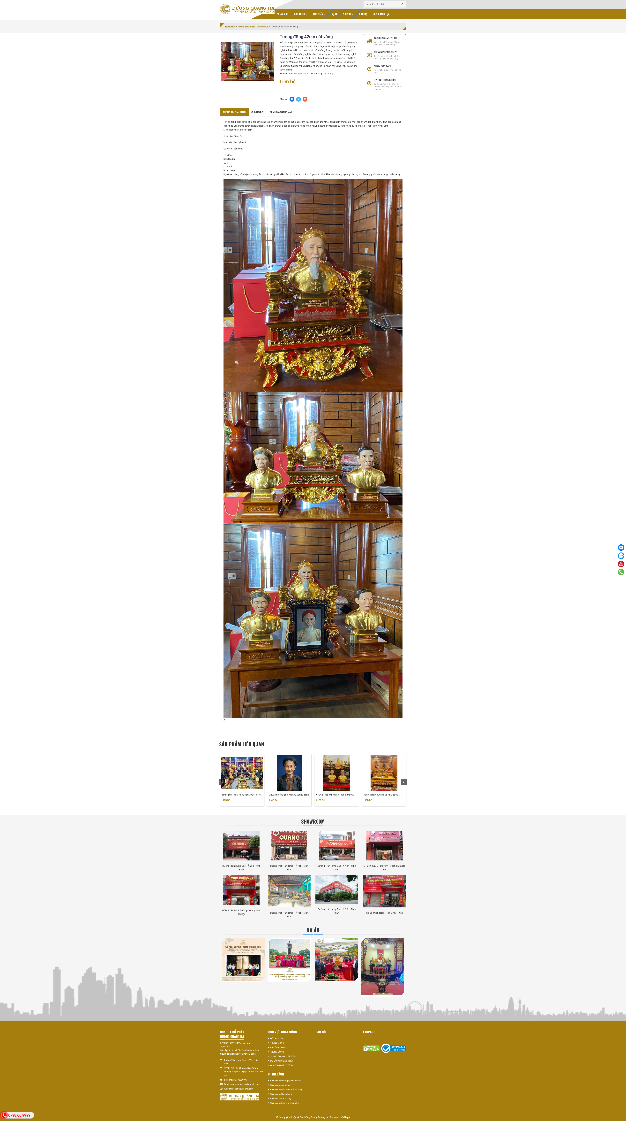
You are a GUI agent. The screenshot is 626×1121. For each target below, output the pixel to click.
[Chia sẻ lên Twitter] (298, 99)
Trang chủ (282, 14)
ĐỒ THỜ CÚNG (277, 1038)
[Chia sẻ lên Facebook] (292, 99)
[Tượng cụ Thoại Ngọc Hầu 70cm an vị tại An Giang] (242, 773)
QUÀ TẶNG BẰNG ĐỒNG (282, 1065)
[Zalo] (621, 555)
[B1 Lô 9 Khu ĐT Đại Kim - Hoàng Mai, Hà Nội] (384, 845)
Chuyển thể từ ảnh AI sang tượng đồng (289, 794)
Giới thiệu (300, 14)
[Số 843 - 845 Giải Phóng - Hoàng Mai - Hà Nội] (241, 890)
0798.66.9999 (19, 1115)
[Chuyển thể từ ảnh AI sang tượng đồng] (289, 773)
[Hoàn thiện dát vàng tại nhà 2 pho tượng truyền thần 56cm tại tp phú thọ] (384, 773)
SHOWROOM (313, 821)
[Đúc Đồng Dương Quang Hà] (247, 9)
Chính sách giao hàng (280, 1085)
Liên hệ (363, 14)
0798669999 (241, 1080)
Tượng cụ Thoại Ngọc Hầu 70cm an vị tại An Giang (241, 794)
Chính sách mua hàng (280, 1098)
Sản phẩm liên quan (241, 744)
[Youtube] (621, 564)
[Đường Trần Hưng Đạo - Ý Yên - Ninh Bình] (241, 845)
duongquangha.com (243, 1089)
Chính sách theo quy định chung (285, 1080)
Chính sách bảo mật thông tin (284, 1103)
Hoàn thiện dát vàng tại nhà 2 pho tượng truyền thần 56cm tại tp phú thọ (383, 794)
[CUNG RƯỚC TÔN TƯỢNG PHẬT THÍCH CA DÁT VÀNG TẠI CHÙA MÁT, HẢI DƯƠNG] (336, 959)
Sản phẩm (318, 14)
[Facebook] (621, 547)
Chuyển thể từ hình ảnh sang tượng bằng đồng (334, 794)
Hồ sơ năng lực (381, 14)
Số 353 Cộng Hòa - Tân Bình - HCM (384, 913)
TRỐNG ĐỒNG (277, 1052)
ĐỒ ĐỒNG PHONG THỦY (281, 1061)
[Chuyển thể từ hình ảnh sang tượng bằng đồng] (337, 773)
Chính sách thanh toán (281, 1094)
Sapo (347, 1117)
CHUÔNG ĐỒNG (278, 1047)
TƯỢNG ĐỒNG (277, 1043)
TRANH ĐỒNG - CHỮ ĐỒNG (283, 1056)
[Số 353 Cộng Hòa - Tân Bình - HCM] (384, 891)
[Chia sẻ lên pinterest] (305, 99)
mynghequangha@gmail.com (245, 1084)
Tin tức (347, 14)
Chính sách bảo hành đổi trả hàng (286, 1089)
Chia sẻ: (284, 99)
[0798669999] (621, 572)
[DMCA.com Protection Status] (371, 1048)
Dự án (334, 14)
